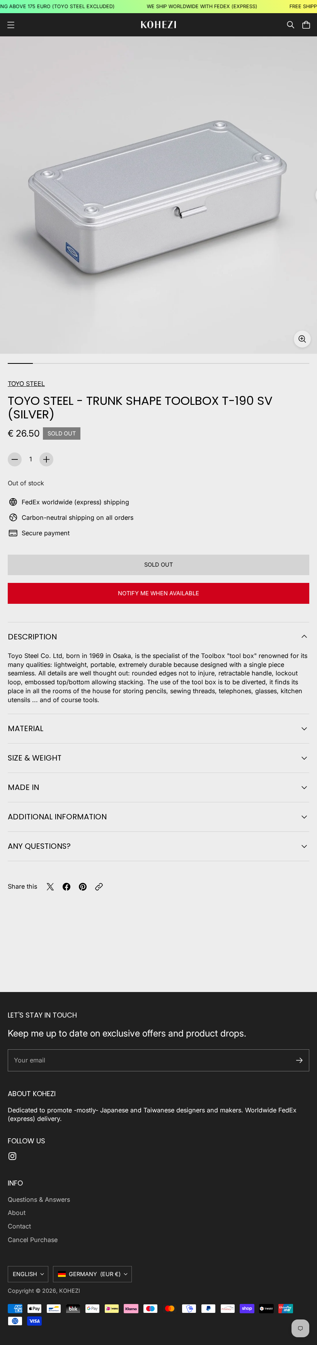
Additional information (57, 816)
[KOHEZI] (158, 24)
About (17, 1212)
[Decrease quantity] (15, 459)
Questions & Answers (39, 1199)
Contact (19, 1226)
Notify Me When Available (158, 593)
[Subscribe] (299, 1060)
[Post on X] (50, 887)
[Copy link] (99, 887)
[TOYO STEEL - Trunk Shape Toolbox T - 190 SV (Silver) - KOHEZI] (158, 195)
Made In (23, 787)
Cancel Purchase (33, 1240)
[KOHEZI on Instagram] (12, 1156)
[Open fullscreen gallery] (302, 339)
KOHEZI (69, 1290)
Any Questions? (39, 846)
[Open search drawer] (290, 25)
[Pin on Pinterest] (83, 887)
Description (32, 636)
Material (25, 728)
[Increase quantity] (46, 459)
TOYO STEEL (26, 383)
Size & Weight (34, 757)
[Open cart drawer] (306, 25)
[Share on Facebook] (66, 887)
